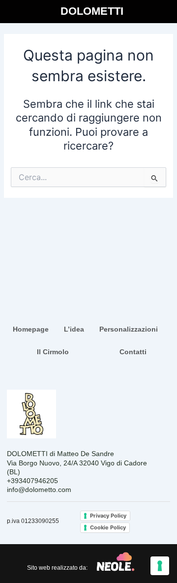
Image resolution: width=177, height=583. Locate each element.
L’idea (74, 329)
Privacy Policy (108, 515)
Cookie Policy (108, 527)
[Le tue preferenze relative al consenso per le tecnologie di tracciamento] (159, 565)
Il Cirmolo (53, 352)
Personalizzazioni (128, 329)
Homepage (31, 329)
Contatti (133, 352)
